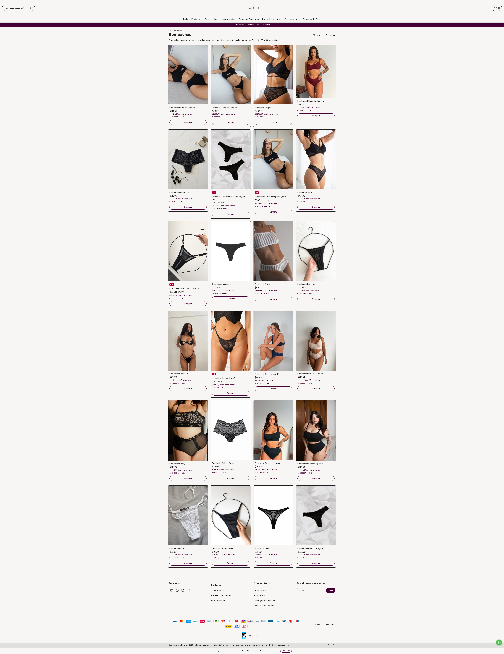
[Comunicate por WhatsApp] (499, 642)
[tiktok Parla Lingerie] (183, 590)
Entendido (286, 651)
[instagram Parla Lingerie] (171, 590)
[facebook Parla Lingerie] (177, 590)
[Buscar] (31, 8)
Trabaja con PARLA (311, 19)
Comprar (188, 122)
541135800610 (260, 590)
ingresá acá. (262, 645)
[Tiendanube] (327, 645)
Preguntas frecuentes (249, 19)
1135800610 (259, 595)
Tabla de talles (211, 19)
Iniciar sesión (317, 624)
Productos (196, 19)
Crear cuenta (330, 624)
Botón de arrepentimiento (279, 645)
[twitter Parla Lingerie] (189, 590)
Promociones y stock (271, 19)
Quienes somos (292, 19)
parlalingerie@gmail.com (264, 600)
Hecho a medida (228, 19)
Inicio (185, 19)
